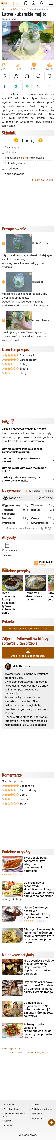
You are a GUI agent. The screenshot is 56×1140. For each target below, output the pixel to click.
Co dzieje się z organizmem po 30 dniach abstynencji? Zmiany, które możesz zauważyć (38, 1009)
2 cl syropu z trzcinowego (24, 157)
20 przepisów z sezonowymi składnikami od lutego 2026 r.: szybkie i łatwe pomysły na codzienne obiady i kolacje (28, 891)
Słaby (23, 373)
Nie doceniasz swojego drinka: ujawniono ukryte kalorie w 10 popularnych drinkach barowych (39, 967)
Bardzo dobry (28, 359)
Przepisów (9, 1104)
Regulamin (37, 1113)
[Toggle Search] (41, 3)
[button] (6, 40)
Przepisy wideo (11, 1109)
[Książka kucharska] (26, 3)
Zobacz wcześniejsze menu (13, 1114)
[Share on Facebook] (4, 86)
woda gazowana (14, 173)
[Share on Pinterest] (49, 86)
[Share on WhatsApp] (27, 86)
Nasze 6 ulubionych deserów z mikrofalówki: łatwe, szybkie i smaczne (37, 912)
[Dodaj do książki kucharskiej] (49, 76)
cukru (24, 157)
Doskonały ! (26, 355)
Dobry (23, 364)
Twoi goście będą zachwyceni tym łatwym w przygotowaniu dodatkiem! (35, 864)
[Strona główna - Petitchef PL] (3, 9)
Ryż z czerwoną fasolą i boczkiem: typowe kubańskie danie (8, 602)
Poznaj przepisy (12, 1048)
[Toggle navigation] (51, 3)
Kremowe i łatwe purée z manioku (33, 596)
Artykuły (8, 1125)
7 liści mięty (11, 147)
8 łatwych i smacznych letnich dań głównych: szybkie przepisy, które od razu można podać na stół (39, 936)
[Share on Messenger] (15, 86)
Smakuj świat (16, 1052)
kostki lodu (11, 168)
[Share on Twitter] (38, 86)
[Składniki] (4, 570)
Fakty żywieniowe (43, 179)
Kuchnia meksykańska (37, 1052)
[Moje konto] (33, 3)
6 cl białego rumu (15, 163)
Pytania (7, 1121)
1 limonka (10, 152)
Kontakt (35, 1104)
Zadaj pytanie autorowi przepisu (29, 628)
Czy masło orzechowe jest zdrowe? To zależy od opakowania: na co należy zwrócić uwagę (39, 987)
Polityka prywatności (42, 1109)
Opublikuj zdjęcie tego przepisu (28, 655)
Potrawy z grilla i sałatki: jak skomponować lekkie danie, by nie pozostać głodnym (38, 1031)
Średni (23, 368)
